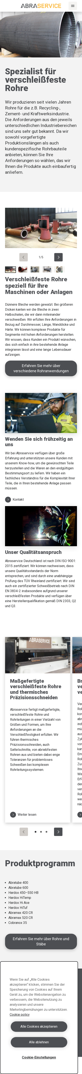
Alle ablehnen (39, 1042)
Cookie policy (20, 1015)
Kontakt (18, 500)
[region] (39, 1017)
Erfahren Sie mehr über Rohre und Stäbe (41, 941)
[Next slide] (58, 257)
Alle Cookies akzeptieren (38, 1026)
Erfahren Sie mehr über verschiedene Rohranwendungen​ (41, 368)
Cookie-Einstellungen (39, 1057)
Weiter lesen (27, 815)
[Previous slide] (23, 257)
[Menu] (73, 6)
